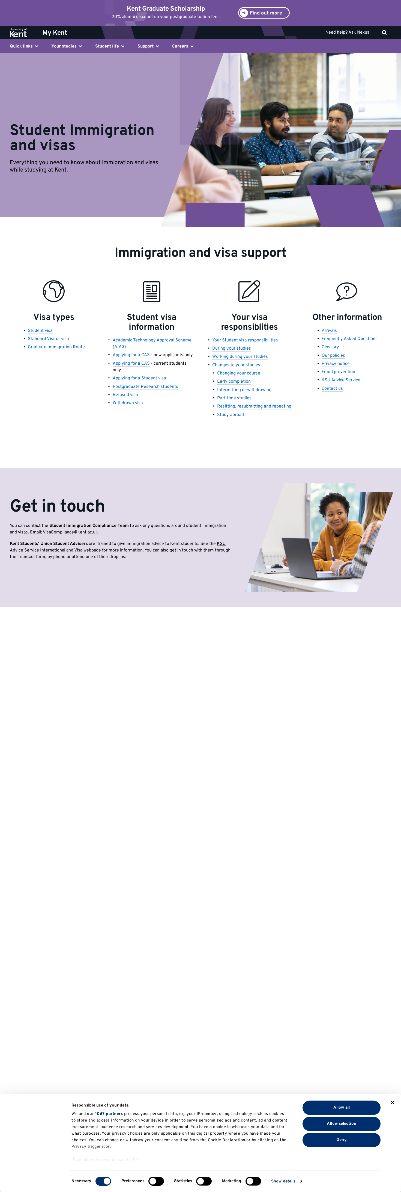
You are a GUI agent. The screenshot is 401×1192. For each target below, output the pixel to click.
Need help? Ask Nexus (347, 32)
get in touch (181, 550)
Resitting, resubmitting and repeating (254, 406)
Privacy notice (336, 364)
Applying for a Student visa (139, 378)
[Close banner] (392, 1103)
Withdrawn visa (128, 403)
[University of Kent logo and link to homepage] (22, 32)
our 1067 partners (105, 1114)
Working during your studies (240, 356)
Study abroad (230, 415)
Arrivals (329, 331)
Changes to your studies (236, 365)
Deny (341, 1139)
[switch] (156, 1181)
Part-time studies (234, 398)
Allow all (341, 1107)
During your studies (231, 348)
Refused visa (125, 395)
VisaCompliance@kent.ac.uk (70, 532)
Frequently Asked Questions (350, 339)
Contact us (332, 388)
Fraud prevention (338, 372)
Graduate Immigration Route (56, 347)
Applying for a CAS (131, 355)
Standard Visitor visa (48, 339)
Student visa (40, 331)
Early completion (234, 381)
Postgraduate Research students (145, 387)
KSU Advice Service (341, 380)
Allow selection (341, 1123)
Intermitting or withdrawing (244, 390)
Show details (283, 1181)
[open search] (384, 32)
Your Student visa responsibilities (245, 340)
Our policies (333, 355)
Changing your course (238, 373)
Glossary (330, 347)
